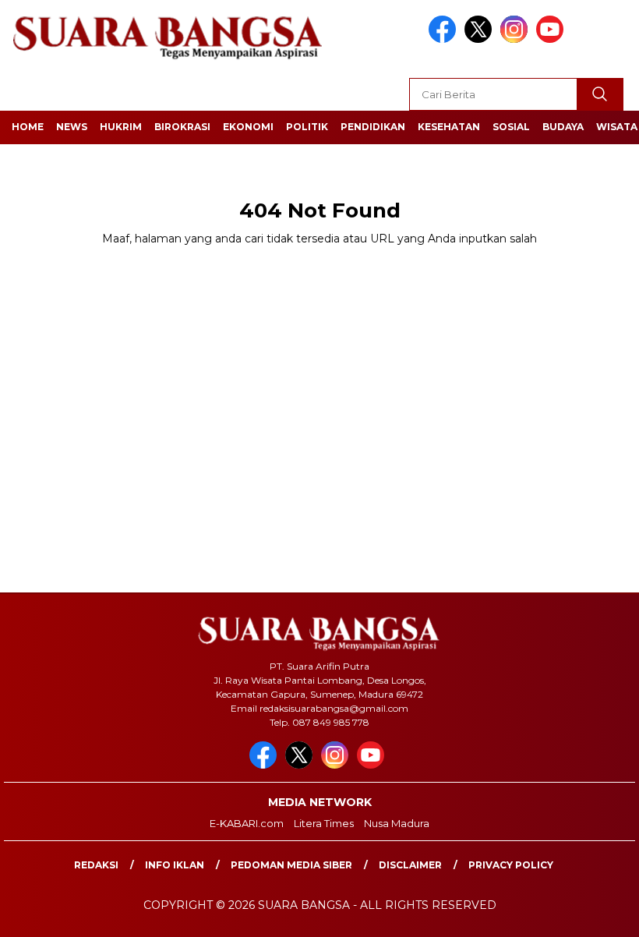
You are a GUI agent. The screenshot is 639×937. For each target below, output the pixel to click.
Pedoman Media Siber (291, 865)
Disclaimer (410, 865)
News (71, 127)
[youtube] (552, 39)
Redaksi (96, 865)
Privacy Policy (510, 865)
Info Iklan (174, 865)
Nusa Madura (396, 823)
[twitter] (480, 39)
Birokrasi (182, 127)
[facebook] (445, 39)
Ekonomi (248, 127)
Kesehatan (449, 127)
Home (28, 127)
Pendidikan (373, 127)
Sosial (511, 127)
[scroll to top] (606, 913)
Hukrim (121, 127)
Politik (307, 127)
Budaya (563, 127)
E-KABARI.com (247, 823)
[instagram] (516, 39)
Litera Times (324, 823)
